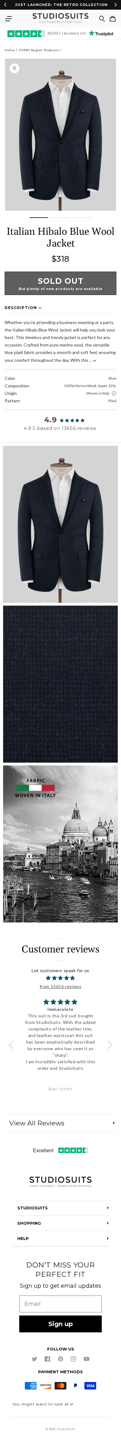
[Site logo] (60, 1182)
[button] (8, 18)
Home (10, 50)
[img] (60, 978)
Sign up (60, 1324)
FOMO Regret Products (38, 50)
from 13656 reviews (61, 986)
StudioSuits (66, 1429)
